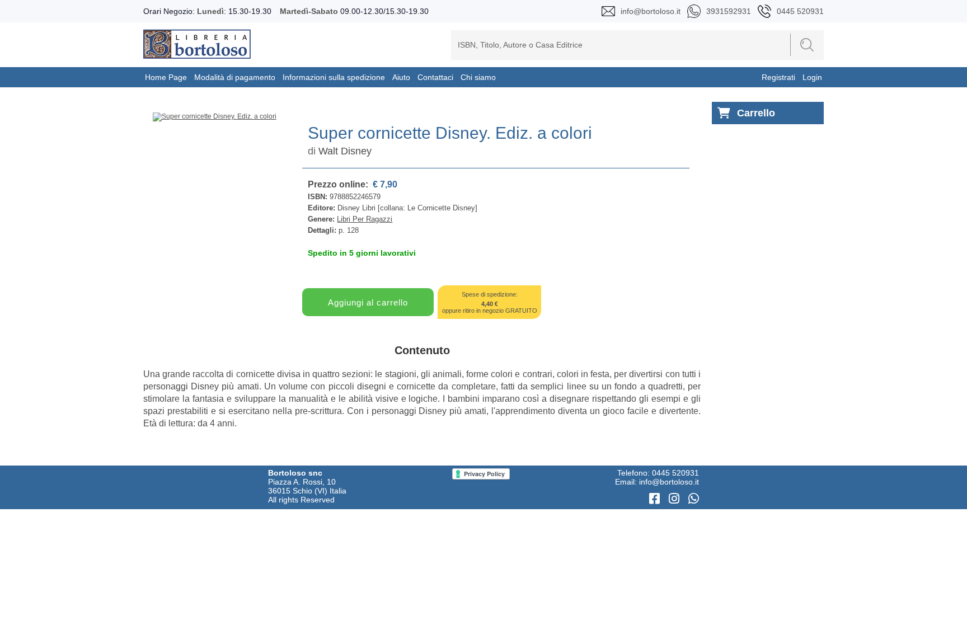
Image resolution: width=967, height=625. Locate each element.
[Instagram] (676, 499)
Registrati (778, 77)
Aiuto (401, 77)
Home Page (166, 77)
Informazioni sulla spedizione (334, 77)
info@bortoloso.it (669, 481)
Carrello (756, 113)
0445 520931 (675, 472)
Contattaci (435, 77)
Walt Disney (345, 151)
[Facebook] (656, 499)
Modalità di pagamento (234, 77)
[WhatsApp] (693, 499)
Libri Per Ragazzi (364, 219)
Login (812, 77)
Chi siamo (478, 77)
